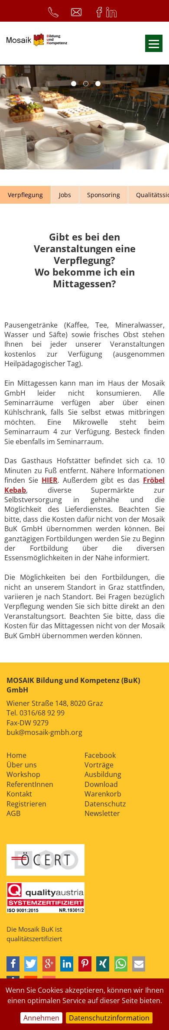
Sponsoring (103, 195)
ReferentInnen (29, 784)
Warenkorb (102, 794)
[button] (13, 964)
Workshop (23, 774)
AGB (13, 813)
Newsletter (102, 813)
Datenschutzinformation (109, 1018)
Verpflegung (25, 195)
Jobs (65, 195)
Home (16, 755)
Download (101, 784)
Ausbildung (102, 774)
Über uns (21, 765)
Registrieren (26, 804)
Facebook (100, 755)
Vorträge (99, 765)
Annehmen (41, 1018)
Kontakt (19, 794)
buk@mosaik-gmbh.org (44, 732)
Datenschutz (105, 804)
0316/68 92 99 (42, 713)
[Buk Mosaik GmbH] (36, 43)
